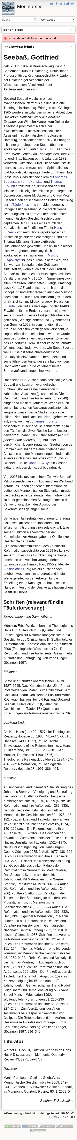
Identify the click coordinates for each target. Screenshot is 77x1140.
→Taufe (9, 306)
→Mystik (51, 255)
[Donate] (13, 1125)
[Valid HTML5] (47, 1125)
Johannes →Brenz (43, 421)
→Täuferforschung (22, 204)
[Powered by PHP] (30, 1125)
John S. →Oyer (40, 463)
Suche (36, 19)
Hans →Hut (46, 149)
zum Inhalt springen (62, 3)
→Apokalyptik (13, 260)
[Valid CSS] (64, 1125)
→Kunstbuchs (13, 569)
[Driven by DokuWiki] (38, 1130)
